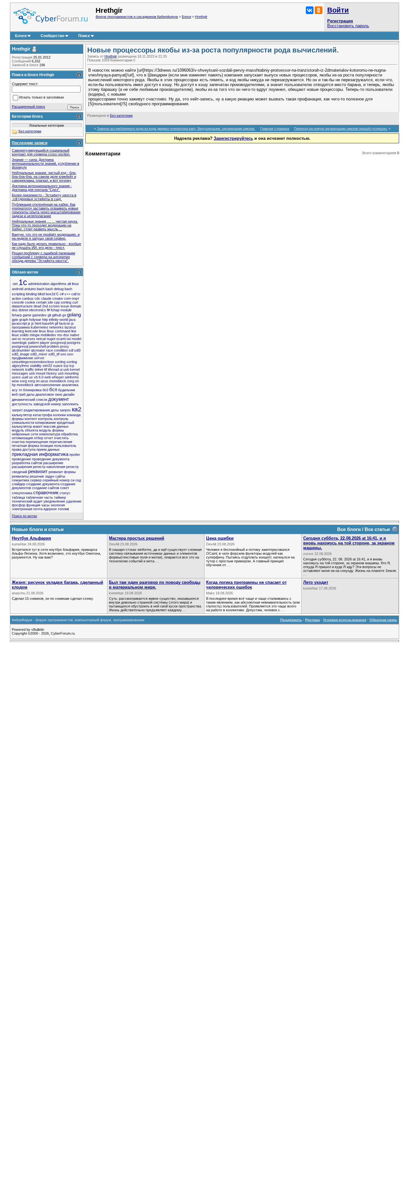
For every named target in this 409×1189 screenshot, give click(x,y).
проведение (21, 459)
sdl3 (77, 350)
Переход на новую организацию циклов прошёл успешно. (341, 129)
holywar (35, 319)
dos (15, 310)
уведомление (54, 501)
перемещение (37, 442)
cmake (57, 298)
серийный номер (56, 480)
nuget (51, 339)
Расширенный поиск (28, 106)
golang (74, 314)
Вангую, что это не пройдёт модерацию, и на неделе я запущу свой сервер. (46, 236)
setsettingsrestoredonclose (33, 362)
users (16, 377)
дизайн (68, 394)
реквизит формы (62, 472)
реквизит (38, 471)
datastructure (22, 306)
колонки (59, 415)
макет (37, 426)
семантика (20, 480)
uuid (25, 377)
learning (18, 331)
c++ (67, 294)
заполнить (70, 404)
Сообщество (52, 36)
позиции (46, 446)
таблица (18, 497)
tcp (66, 366)
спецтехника (22, 493)
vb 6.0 (38, 377)
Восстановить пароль (348, 25)
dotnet (23, 310)
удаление (73, 501)
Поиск (84, 36)
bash (40, 289)
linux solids (20, 335)
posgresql (58, 343)
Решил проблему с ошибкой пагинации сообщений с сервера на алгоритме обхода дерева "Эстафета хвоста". (43, 257)
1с (23, 282)
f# (48, 310)
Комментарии (121, 60)
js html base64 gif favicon (50, 323)
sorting (60, 362)
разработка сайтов (27, 463)
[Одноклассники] (318, 10)
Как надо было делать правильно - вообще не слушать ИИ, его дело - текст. (46, 246)
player (45, 343)
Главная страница (274, 129)
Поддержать (291, 620)
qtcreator (38, 350)
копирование (45, 422)
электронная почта (27, 509)
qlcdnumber (21, 350)
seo (63, 354)
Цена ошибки (220, 538)
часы (45, 505)
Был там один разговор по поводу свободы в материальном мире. (154, 585)
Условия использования (344, 620)
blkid (41, 294)
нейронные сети (25, 434)
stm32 (47, 366)
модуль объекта (25, 430)
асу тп (17, 390)
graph (23, 319)
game (27, 315)
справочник (45, 492)
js (29, 323)
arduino (30, 289)
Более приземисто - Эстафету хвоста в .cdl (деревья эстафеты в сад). (44, 197)
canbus (28, 298)
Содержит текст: (25, 84)
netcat (41, 339)
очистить (61, 438)
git (49, 315)
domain (75, 306)
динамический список (29, 399)
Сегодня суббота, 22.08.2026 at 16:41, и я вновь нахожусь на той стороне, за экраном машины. (349, 543)
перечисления (60, 442)
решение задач (42, 476)
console (18, 302)
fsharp (17, 315)
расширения (22, 467)
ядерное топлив (56, 509)
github (56, 315)
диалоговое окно (48, 394)
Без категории (121, 115)
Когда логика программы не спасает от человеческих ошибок (246, 585)
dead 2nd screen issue (51, 306)
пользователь (65, 446)
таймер (60, 497)
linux (42, 331)
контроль (45, 419)
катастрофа (42, 415)
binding (31, 294)
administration (39, 284)
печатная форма (25, 446)
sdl (71, 350)
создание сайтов (45, 488)
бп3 (45, 390)
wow (15, 381)
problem (53, 346)
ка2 (76, 409)
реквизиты (20, 476)
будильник (66, 390)
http (45, 319)
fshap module (61, 310)
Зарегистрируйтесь (233, 138)
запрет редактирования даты (35, 410)
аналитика (70, 385)
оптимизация (22, 438)
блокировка (32, 390)
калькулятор (22, 415)
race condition (57, 350)
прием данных (48, 449)
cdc (37, 298)
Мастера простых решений (136, 538)
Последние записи (29, 143)
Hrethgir (201, 17)
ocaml (61, 339)
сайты (60, 476)
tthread (53, 369)
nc (19, 339)
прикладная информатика (40, 454)
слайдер (18, 484)
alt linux (73, 284)
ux (31, 377)
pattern (33, 343)
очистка (18, 442)
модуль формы (51, 430)
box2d (50, 294)
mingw (35, 335)
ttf (45, 369)
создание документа (42, 484)
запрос (65, 410)
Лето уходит (315, 582)
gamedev (39, 315)
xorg (23, 381)
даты (31, 394)
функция (33, 505)
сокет (64, 488)
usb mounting (68, 373)
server (39, 358)
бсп (53, 389)
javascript (19, 323)
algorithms (58, 284)
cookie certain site (39, 302)
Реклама (312, 620)
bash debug (54, 289)
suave (58, 366)
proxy (64, 346)
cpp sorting (62, 302)
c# (62, 294)
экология (57, 505)
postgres (74, 343)
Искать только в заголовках (41, 97)
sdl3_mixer (38, 354)
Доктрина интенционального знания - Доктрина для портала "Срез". (42, 188)
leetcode (31, 331)
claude (46, 298)
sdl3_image (20, 354)
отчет (48, 438)
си (72, 480)
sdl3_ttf (53, 354)
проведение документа (50, 459)
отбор (38, 438)
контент (31, 419)
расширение (53, 463)
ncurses (28, 339)
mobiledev (48, 335)
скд (78, 480)
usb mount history (43, 373)
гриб (22, 394)
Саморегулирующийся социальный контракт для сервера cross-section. (41, 152)
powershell (37, 346)
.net (15, 284)
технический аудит (27, 501)
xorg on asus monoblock (47, 381)
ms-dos (63, 335)
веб (15, 394)
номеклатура (49, 434)
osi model (73, 339)
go (64, 315)
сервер (36, 480)
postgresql (20, 346)
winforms (72, 377)
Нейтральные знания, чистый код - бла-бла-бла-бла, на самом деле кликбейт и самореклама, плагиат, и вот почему (44, 176)
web (47, 377)
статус (64, 493)
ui (61, 369)
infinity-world (58, 319)
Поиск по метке (24, 516)
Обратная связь (383, 620)
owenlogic (19, 343)
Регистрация (340, 21)
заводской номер (47, 404)
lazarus (70, 327)
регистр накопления (49, 467)
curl (75, 302)
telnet (39, 369)
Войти (338, 10)
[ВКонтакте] (309, 10)
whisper (58, 377)
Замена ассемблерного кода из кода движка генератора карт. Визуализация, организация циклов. (176, 129)
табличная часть (39, 497)
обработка (69, 434)
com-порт (71, 298)
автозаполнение (48, 385)
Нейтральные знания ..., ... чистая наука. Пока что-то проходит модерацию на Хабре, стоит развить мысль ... (45, 225)
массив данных (56, 426)
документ (58, 399)
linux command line (61, 331)
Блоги (186, 17)
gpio (15, 319)
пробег (74, 454)
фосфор (18, 505)
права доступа (23, 449)
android (17, 289)
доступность (22, 404)
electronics (37, 310)
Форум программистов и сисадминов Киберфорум (137, 17)
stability (36, 366)
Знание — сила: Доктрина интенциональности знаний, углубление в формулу (45, 163)
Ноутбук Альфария (31, 538)
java (72, 319)
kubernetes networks (47, 327)
